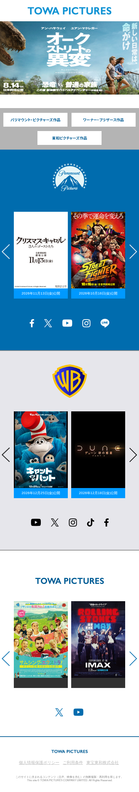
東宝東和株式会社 (102, 762)
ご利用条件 (73, 762)
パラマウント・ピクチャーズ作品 (35, 119)
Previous (6, 251)
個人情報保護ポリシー (39, 762)
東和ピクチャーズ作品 (69, 137)
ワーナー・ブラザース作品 (103, 119)
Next (133, 251)
